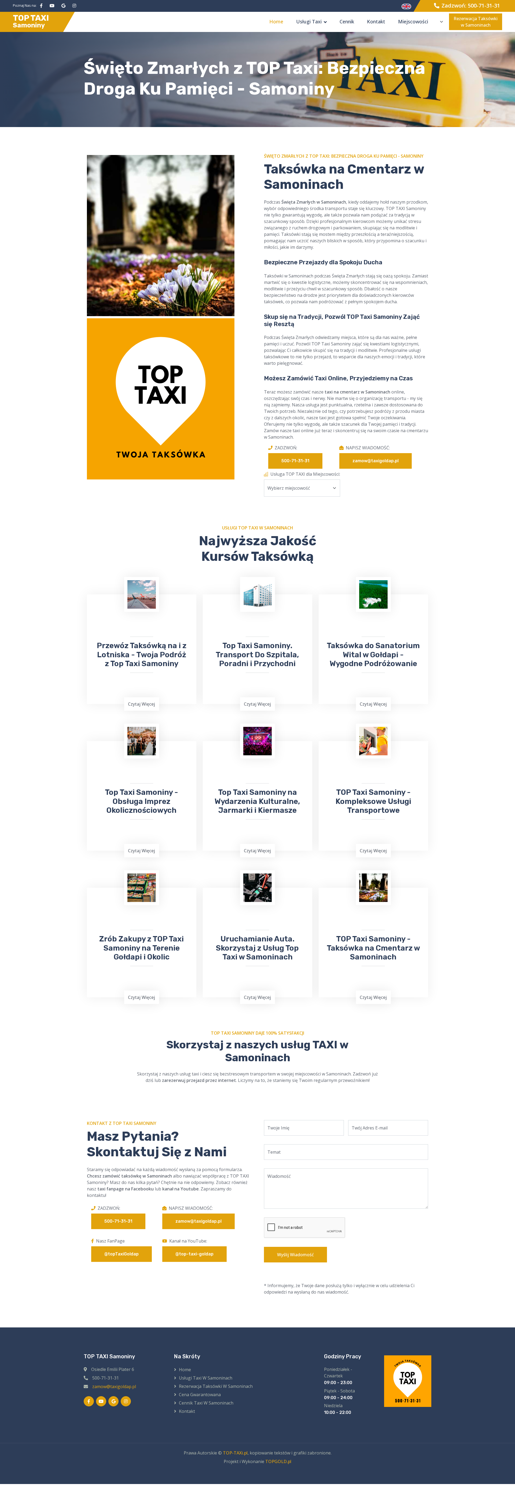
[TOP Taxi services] (406, 6)
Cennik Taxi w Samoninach (206, 1403)
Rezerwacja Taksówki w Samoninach (476, 22)
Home (276, 21)
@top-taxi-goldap (194, 1254)
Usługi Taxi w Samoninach (205, 1378)
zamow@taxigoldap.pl (375, 460)
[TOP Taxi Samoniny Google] (63, 6)
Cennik (347, 21)
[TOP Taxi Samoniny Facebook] (41, 6)
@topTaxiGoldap (121, 1254)
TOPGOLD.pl (278, 1461)
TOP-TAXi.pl (235, 1453)
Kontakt (376, 21)
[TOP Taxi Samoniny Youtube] (52, 6)
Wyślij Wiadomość (295, 1255)
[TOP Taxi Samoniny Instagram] (74, 6)
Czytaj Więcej (141, 704)
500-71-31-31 (295, 460)
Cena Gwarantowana (200, 1395)
